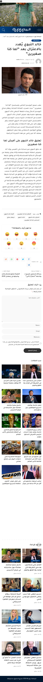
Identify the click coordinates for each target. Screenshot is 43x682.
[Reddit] (6, 259)
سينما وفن (36, 40)
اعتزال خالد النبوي (33, 217)
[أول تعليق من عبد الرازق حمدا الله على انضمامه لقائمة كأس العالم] (31, 447)
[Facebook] (28, 259)
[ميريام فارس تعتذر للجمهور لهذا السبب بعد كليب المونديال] (31, 617)
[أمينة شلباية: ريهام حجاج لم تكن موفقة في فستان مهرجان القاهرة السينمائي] (11, 585)
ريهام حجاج (10, 217)
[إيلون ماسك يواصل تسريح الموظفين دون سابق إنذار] (31, 396)
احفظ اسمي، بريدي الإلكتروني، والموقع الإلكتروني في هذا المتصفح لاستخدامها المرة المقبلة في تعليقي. (21, 343)
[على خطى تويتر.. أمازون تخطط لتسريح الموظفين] (11, 472)
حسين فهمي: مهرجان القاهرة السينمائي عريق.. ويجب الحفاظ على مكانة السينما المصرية (32, 663)
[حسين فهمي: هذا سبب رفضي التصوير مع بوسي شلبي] (31, 585)
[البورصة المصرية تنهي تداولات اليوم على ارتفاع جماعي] (11, 447)
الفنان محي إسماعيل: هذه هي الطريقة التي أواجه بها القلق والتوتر (32, 383)
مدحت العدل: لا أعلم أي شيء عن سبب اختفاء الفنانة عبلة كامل (12, 660)
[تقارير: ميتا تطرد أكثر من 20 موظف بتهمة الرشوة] (11, 371)
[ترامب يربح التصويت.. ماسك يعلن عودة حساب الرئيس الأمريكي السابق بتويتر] (31, 421)
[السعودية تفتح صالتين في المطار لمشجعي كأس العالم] (11, 421)
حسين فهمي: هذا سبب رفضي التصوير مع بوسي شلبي (31, 596)
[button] (1, 1)
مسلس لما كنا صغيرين (31, 220)
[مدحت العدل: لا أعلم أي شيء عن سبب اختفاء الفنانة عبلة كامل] (11, 648)
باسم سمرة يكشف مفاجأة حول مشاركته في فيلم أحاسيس (12, 408)
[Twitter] (23, 259)
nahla (18, 59)
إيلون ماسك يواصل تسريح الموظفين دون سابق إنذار (33, 408)
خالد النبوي (21, 217)
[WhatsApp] (11, 259)
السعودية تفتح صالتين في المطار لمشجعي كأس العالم (11, 432)
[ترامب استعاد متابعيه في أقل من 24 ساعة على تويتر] (31, 472)
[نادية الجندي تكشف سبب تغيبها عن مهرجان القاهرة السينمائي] (11, 617)
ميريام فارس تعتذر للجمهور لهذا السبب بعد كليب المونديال (33, 628)
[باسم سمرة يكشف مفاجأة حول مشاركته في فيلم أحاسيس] (11, 396)
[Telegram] (28, 265)
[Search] (4, 29)
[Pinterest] (17, 259)
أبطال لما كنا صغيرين (24, 214)
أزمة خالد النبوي (8, 214)
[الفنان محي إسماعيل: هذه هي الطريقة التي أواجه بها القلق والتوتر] (31, 371)
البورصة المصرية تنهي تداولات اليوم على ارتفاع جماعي (12, 459)
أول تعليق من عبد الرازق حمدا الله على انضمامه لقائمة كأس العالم (32, 459)
